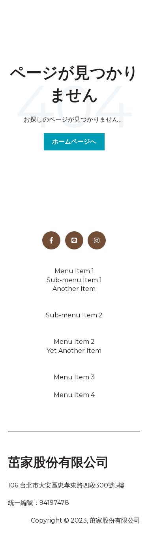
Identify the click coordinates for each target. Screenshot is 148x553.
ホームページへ (74, 141)
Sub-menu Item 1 (74, 280)
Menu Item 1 (74, 271)
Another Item (74, 288)
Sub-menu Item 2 (74, 315)
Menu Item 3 (74, 377)
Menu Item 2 (74, 341)
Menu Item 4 (74, 395)
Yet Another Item (74, 350)
